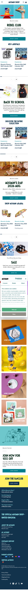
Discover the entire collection (14, 122)
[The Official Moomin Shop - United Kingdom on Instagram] (13, 584)
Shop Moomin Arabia (14, 203)
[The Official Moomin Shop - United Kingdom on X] (19, 584)
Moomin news (5, 528)
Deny (14, 314)
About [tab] (23, 283)
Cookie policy (5, 579)
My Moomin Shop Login (7, 534)
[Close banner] (25, 278)
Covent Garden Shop (6, 548)
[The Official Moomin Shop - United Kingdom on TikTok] (16, 584)
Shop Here (14, 39)
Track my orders (5, 536)
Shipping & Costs (6, 577)
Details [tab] (14, 283)
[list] (14, 61)
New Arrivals (14, 44)
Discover (14, 116)
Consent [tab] (5, 283)
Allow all (14, 309)
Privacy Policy (5, 572)
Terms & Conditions (6, 546)
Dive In (14, 273)
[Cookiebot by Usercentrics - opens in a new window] (16, 279)
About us (4, 543)
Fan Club (4, 537)
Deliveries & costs (6, 544)
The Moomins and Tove (7, 527)
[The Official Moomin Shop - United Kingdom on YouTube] (22, 584)
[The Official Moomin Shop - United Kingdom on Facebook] (10, 584)
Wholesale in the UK (6, 549)
